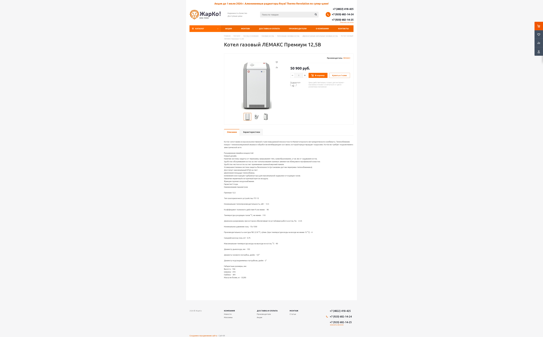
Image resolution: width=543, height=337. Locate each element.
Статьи (293, 314)
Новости (227, 314)
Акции (228, 29)
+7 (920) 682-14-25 (343, 19)
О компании (322, 29)
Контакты (343, 29)
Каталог (199, 29)
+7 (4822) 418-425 (343, 9)
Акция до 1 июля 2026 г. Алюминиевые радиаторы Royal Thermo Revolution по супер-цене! (271, 3)
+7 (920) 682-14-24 (343, 14)
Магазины (228, 317)
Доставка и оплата (269, 29)
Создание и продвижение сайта (203, 336)
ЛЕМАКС (346, 58)
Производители (298, 29)
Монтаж (245, 29)
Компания (229, 311)
